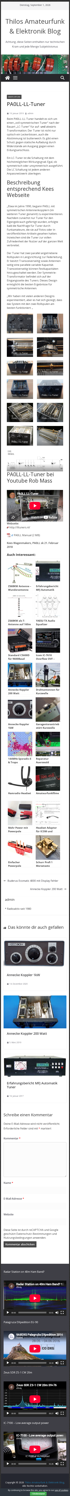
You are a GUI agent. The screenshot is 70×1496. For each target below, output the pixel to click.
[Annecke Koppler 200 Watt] (35, 997)
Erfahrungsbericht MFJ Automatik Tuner (32, 1085)
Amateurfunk (14, 97)
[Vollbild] (62, 1312)
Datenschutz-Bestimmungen (33, 1234)
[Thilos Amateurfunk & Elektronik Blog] (35, 56)
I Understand (38, 1493)
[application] (35, 1298)
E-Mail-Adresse (14, 1198)
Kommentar (12, 1138)
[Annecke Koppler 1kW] (35, 939)
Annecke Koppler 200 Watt (46, 889)
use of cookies (61, 1490)
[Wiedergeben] (7, 1312)
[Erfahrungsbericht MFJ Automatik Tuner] (35, 1056)
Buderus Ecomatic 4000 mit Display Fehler (32, 881)
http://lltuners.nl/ (19, 527)
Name (8, 1183)
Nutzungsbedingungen (18, 1237)
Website (9, 1214)
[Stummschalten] (57, 1312)
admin (30, 113)
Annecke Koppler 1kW (23, 975)
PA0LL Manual (22, 535)
